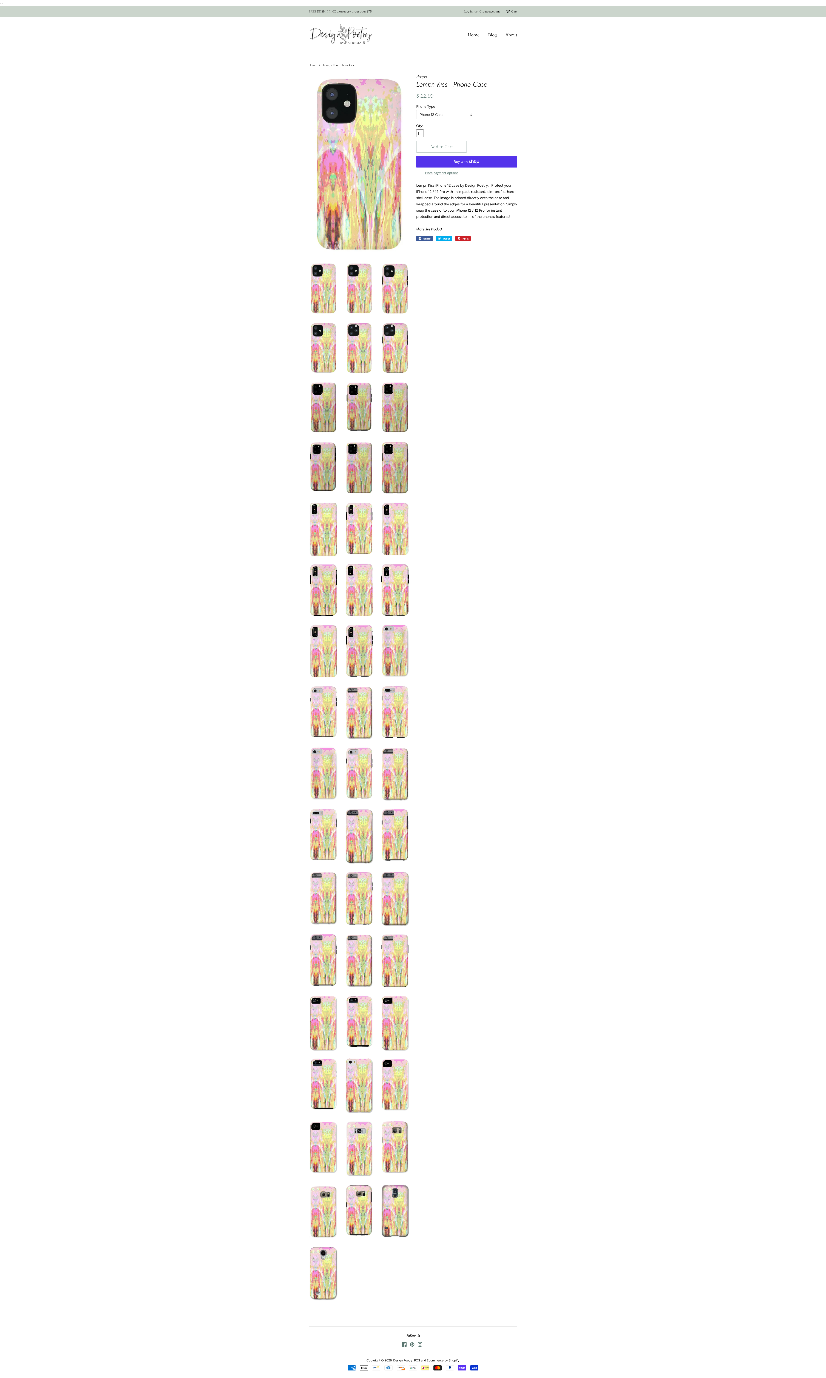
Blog (492, 34)
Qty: (419, 126)
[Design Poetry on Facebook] (404, 1345)
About (511, 34)
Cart (514, 11)
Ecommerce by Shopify (443, 1360)
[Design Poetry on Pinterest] (412, 1345)
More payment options (441, 173)
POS (417, 1360)
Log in (468, 11)
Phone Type (425, 106)
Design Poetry (403, 1360)
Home (473, 34)
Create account (489, 11)
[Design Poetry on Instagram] (420, 1345)
